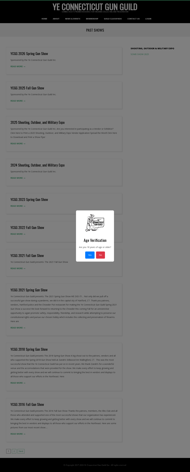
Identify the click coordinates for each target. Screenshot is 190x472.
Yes (90, 255)
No (100, 255)
